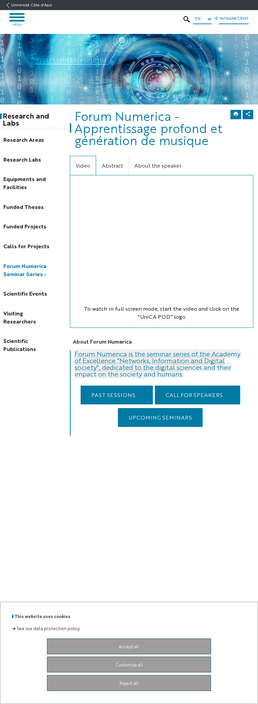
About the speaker (157, 165)
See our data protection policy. (49, 628)
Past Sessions (113, 394)
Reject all (129, 683)
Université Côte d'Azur (31, 4)
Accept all (129, 646)
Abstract (112, 165)
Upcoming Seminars (160, 417)
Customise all (129, 664)
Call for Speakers (194, 394)
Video (83, 165)
